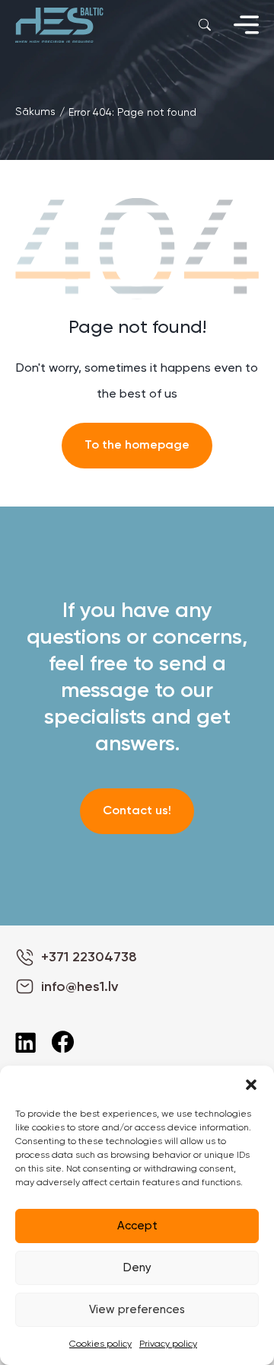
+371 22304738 (89, 957)
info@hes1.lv (79, 987)
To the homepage (137, 446)
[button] (251, 1084)
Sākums (35, 112)
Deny (137, 1268)
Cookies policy (100, 1344)
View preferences (137, 1309)
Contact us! (137, 811)
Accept (137, 1226)
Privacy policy (168, 1344)
